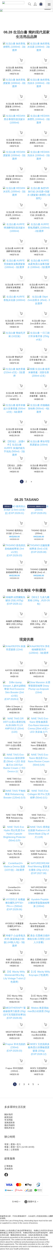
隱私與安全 (9, 1128)
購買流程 (8, 1117)
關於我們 (8, 1114)
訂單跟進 (8, 1166)
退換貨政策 (9, 1122)
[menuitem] (22, 481)
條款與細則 (9, 1125)
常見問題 (8, 1120)
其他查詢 (8, 1168)
